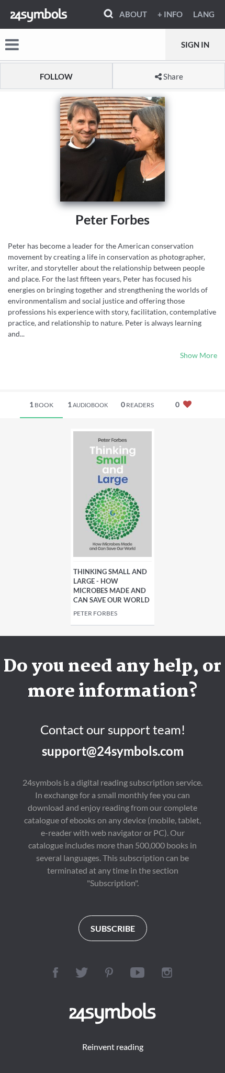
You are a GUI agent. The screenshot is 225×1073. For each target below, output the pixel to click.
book (41, 404)
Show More (198, 355)
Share (172, 76)
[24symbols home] (38, 14)
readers (137, 404)
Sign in (195, 44)
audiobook (88, 404)
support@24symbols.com (113, 750)
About (133, 14)
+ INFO (170, 14)
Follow (56, 76)
